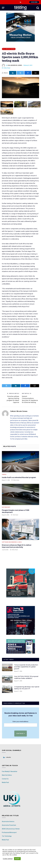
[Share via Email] (35, 73)
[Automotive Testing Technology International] (20, 8)
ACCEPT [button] (17, 858)
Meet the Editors (7, 775)
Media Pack (5, 782)
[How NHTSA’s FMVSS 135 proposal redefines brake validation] (7, 679)
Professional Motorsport (9, 832)
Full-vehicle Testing (9, 49)
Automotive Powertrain (9, 825)
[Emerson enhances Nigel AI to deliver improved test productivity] (20, 529)
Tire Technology (7, 836)
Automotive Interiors (8, 821)
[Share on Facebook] (28, 73)
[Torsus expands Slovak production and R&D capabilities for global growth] (7, 667)
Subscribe (34, 2)
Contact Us (5, 779)
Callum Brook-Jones (15, 65)
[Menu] (3, 8)
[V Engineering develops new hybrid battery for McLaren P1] (7, 689)
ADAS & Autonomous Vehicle (11, 829)
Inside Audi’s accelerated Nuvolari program (19, 477)
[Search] (37, 8)
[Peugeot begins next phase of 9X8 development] (20, 494)
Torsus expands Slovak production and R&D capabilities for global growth (26, 667)
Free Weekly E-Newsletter (9, 771)
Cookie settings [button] (8, 859)
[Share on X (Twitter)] (20, 73)
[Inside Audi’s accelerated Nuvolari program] (20, 461)
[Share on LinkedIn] (12, 73)
